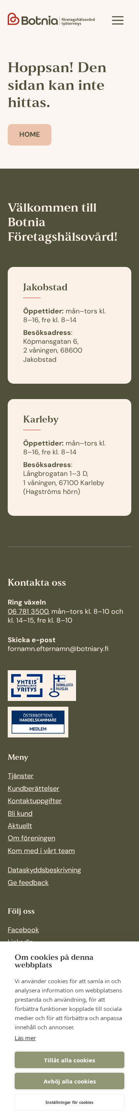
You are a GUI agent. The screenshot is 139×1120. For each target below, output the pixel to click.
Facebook (23, 930)
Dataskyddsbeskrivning (44, 870)
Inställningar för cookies (69, 1102)
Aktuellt (20, 826)
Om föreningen (31, 838)
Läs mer (25, 1038)
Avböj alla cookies (70, 1081)
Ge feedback (28, 883)
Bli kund (20, 814)
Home (29, 135)
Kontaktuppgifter (35, 801)
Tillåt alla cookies (69, 1060)
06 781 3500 (28, 612)
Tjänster (21, 776)
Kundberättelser (33, 789)
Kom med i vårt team (41, 851)
